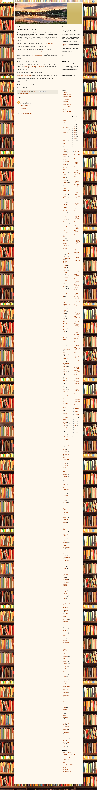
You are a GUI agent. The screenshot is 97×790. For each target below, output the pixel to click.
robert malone (66, 587)
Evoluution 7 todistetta (77, 368)
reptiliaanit (65, 579)
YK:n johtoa (50, 43)
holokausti (65, 275)
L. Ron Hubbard (65, 421)
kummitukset (65, 403)
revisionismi (65, 581)
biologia (65, 180)
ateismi (64, 158)
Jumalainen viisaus (65, 344)
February (76, 429)
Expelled (65, 242)
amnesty (65, 134)
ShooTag (65, 632)
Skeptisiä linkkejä (66, 108)
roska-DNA (65, 595)
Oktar (64, 500)
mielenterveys (66, 468)
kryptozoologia (66, 395)
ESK (64, 238)
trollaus (64, 694)
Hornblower (65, 285)
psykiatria (65, 553)
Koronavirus (65, 382)
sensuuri (65, 630)
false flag (65, 243)
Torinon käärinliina (65, 691)
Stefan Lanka (66, 642)
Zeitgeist (65, 746)
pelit (64, 528)
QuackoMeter (66, 99)
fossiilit (64, 252)
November (77, 408)
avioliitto (65, 167)
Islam (64, 318)
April (76, 425)
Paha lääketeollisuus (66, 509)
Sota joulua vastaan (76, 191)
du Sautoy (65, 210)
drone (64, 209)
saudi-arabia (65, 619)
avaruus (64, 166)
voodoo (64, 735)
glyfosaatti (65, 261)
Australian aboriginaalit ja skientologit (77, 400)
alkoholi (65, 132)
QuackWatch (65, 101)
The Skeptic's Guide (67, 109)
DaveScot (65, 194)
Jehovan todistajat (65, 327)
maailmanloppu (66, 445)
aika (64, 125)
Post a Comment (22, 108)
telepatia (65, 678)
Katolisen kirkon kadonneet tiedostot (77, 376)
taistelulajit (65, 666)
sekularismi (65, 628)
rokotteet (65, 591)
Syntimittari (65, 656)
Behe (64, 171)
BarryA (64, 169)
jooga (64, 331)
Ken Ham (65, 366)
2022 (75, 126)
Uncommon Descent (65, 702)
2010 (75, 149)
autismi (64, 164)
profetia (64, 545)
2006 (75, 441)
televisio (65, 679)
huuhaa (64, 288)
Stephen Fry (65, 645)
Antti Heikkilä (66, 145)
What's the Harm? (66, 113)
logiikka (65, 434)
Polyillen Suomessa (76, 405)
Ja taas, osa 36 (76, 266)
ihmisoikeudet (66, 298)
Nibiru (64, 492)
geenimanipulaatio (66, 254)
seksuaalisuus (66, 625)
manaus (64, 453)
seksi (64, 624)
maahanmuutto (66, 442)
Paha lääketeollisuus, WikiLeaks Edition (77, 319)
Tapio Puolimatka (65, 672)
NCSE (64, 762)
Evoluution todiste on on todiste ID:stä (76, 202)
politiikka (22, 93)
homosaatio (65, 280)
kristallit (65, 394)
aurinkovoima (66, 161)
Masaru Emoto (66, 459)
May (76, 423)
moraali (64, 478)
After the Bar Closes (67, 752)
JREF (64, 337)
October (76, 411)
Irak (64, 315)
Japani (64, 325)
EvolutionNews (66, 759)
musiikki (65, 482)
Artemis (64, 152)
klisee (64, 380)
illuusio (64, 302)
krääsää (64, 389)
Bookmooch (65, 182)
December (77, 151)
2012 (64, 119)
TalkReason (65, 769)
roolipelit (65, 593)
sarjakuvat (65, 616)
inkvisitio (65, 308)
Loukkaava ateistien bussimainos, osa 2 (76, 223)
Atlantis (64, 159)
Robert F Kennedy (65, 584)
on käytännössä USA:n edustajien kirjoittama (35, 51)
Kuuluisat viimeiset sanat (66, 414)
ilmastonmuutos (66, 304)
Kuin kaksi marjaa (65, 399)
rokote (64, 590)
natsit (64, 487)
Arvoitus (65, 154)
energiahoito (65, 223)
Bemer (64, 174)
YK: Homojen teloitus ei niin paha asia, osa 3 (77, 217)
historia (64, 270)
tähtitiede (65, 661)
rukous (64, 596)
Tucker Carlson (66, 695)
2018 (75, 134)
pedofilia (65, 522)
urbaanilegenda (66, 704)
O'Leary (65, 499)
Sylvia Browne (66, 653)
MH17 (64, 467)
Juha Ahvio (65, 339)
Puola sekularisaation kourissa (76, 286)
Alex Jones (65, 130)
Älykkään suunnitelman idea (69, 754)
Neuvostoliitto (66, 489)
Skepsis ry (65, 103)
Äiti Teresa (65, 127)
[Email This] (39, 91)
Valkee (64, 715)
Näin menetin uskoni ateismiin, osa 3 (76, 355)
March (76, 427)
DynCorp (31, 54)
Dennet (64, 202)
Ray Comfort (65, 574)
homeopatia (65, 277)
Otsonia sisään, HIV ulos (76, 231)
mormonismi (65, 479)
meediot (64, 463)
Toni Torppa (65, 689)
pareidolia (65, 517)
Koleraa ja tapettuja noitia (76, 212)
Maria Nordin (66, 454)
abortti (64, 120)
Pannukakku (65, 516)
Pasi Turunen (66, 519)
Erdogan (65, 232)
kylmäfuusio (65, 417)
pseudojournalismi (66, 547)
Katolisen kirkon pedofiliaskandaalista (76, 292)
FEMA (64, 247)
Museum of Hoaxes (67, 96)
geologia (65, 256)
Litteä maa (65, 433)
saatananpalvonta (66, 600)
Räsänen (65, 568)
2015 (75, 140)
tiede (64, 684)
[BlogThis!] (41, 91)
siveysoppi (65, 633)
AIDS (64, 124)
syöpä (64, 660)
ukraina (64, 700)
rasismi (64, 570)
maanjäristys (65, 448)
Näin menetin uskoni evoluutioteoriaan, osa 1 (77, 179)
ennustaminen (66, 227)
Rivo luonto (65, 582)
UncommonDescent (67, 771)
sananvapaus (65, 613)
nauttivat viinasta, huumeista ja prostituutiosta (34, 66)
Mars (64, 457)
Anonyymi (65, 140)
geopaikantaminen (66, 259)
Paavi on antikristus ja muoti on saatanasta (77, 261)
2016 (75, 138)
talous (64, 668)
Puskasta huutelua (65, 555)
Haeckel (64, 267)
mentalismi (65, 465)
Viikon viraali (66, 726)
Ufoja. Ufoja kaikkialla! (76, 275)
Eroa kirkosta (66, 234)
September (77, 414)
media (64, 462)
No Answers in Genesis (68, 764)
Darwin (64, 193)
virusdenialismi (66, 732)
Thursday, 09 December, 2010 (26, 105)
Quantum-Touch (66, 560)
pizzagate (65, 538)
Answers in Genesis (65, 142)
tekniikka (65, 674)
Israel (64, 320)
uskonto (64, 711)
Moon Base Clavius (67, 94)
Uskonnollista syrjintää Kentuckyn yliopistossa (77, 299)
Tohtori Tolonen (66, 686)
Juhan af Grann (66, 341)
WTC (64, 745)
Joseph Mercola (66, 333)
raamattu (65, 563)
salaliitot (65, 606)
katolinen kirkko (65, 357)
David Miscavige (65, 197)
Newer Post (20, 111)
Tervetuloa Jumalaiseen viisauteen (69, 72)
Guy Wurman (66, 262)
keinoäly (65, 360)
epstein (64, 230)
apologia (65, 149)
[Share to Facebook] (43, 91)
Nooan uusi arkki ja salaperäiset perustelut (76, 255)
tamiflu (64, 670)
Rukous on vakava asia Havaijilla (76, 343)
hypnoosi (65, 293)
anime (64, 138)
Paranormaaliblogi (67, 98)
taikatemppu (65, 663)
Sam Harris (65, 607)
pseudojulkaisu (66, 550)
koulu (64, 387)
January (76, 432)
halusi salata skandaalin (37, 55)
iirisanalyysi (65, 300)
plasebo (64, 540)
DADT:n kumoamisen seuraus (77, 173)
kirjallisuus (65, 373)
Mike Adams (65, 471)
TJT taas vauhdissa (76, 228)
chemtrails (65, 186)
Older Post (55, 111)
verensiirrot (65, 721)
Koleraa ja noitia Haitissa (76, 395)
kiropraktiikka (66, 375)
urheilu (64, 707)
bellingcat (65, 172)
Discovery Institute (67, 757)
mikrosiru (65, 474)
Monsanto (65, 476)
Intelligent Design (65, 311)
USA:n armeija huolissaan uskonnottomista (77, 196)
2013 (75, 144)
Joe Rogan (65, 329)
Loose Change (66, 436)
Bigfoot (64, 178)
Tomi (21, 100)
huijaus (64, 286)
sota (64, 638)
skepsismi (65, 637)
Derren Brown (66, 204)
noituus (64, 493)
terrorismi (65, 681)
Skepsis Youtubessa (67, 104)
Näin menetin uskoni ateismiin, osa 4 (76, 326)
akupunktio (65, 129)
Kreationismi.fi (66, 761)
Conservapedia (66, 190)
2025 (75, 121)
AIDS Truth (65, 92)
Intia (64, 313)
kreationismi (65, 391)
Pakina (64, 514)
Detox (64, 207)
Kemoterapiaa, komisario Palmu (77, 270)
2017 (75, 136)
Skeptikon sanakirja (67, 106)
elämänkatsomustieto (66, 217)
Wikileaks (26, 93)
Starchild (65, 640)
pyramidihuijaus (66, 557)
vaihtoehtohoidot (66, 713)
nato (64, 486)
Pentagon (65, 531)
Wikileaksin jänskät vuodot (76, 331)
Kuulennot (65, 412)
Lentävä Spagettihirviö (66, 429)
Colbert (64, 188)
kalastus (64, 352)
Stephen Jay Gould (65, 647)
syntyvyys (65, 658)
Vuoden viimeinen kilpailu (76, 207)
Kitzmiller (65, 378)
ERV (64, 236)
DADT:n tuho (76, 339)
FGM (64, 250)
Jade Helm (65, 323)
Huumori (65, 291)
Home (37, 111)
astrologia (65, 156)
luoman (50, 780)
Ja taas (64, 321)
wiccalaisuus (65, 738)
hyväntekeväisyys (66, 295)
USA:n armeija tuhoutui (76, 249)
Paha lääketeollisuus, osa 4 (77, 349)
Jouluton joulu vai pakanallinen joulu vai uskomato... (77, 242)
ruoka (64, 598)
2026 (75, 119)
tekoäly (64, 676)
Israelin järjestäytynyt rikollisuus (24, 75)
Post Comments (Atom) (27, 113)
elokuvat (65, 219)
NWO (64, 497)
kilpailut (65, 371)
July (76, 419)
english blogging (65, 225)
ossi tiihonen (65, 504)
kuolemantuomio (66, 409)
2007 (75, 440)
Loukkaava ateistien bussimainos (76, 280)
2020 (75, 130)
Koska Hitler (65, 385)
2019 (75, 132)
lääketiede (65, 423)
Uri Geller (65, 709)
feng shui (65, 248)
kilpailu (64, 369)
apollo (64, 147)
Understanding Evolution (68, 773)
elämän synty (66, 214)
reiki (64, 577)
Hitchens (65, 272)
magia (64, 449)
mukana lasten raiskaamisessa (48, 57)
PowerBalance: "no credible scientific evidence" (77, 187)
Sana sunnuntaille (65, 610)
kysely (64, 419)
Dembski (65, 201)
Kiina (64, 368)
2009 (75, 436)
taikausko (65, 665)
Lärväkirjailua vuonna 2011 (77, 156)
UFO (64, 698)
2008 (75, 438)
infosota (64, 307)
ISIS (64, 316)
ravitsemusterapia (66, 572)
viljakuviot (65, 729)
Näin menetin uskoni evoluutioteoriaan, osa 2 (77, 161)
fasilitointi (65, 245)
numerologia (65, 495)
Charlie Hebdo (66, 184)
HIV (64, 274)
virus (64, 731)
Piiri (64, 537)
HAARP (65, 265)
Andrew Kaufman (65, 136)
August (76, 417)
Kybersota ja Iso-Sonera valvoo (76, 306)
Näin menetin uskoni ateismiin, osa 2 (76, 389)
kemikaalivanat (66, 363)
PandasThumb (66, 766)
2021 (75, 128)
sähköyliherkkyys (66, 603)
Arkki (64, 151)
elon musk (65, 221)
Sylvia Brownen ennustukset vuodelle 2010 (76, 362)
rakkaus (64, 565)
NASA (64, 484)
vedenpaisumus (66, 717)
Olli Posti (65, 502)
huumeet (65, 290)
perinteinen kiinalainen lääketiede (65, 534)
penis (64, 529)
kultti (64, 401)
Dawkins (65, 199)
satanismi (65, 618)
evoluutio (65, 240)
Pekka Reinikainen (65, 524)
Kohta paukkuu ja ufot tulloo (76, 168)
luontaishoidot (66, 439)
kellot (64, 361)
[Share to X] (42, 91)
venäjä (64, 720)
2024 (75, 122)
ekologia (65, 212)
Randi (64, 566)
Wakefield (65, 737)
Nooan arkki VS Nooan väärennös (77, 371)
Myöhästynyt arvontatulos (77, 236)
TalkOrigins (65, 767)
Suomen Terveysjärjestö (66, 650)
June (76, 421)
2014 (75, 142)
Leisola (64, 425)
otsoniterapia (65, 505)
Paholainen (65, 512)
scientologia (65, 621)
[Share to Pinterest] (45, 91)
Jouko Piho (65, 336)
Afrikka (64, 122)
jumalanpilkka (66, 346)
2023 (75, 124)
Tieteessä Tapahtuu (67, 111)
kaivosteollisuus (66, 349)
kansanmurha (66, 354)
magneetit (65, 451)
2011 (75, 148)
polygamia (65, 544)
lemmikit (65, 427)
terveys (64, 683)
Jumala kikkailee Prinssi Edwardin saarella (76, 383)
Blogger (59, 780)
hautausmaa (65, 269)
